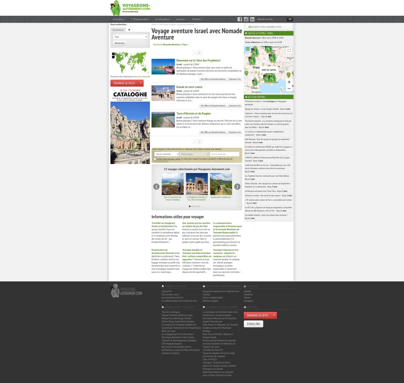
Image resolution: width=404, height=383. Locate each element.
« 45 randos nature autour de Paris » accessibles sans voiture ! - (268, 201)
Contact (206, 294)
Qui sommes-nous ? (171, 294)
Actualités (119, 19)
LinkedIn (247, 291)
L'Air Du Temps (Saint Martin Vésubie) (178, 321)
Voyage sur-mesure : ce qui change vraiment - (267, 108)
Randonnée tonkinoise (221, 197)
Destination (118, 29)
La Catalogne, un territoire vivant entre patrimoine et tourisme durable (220, 313)
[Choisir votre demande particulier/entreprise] (141, 83)
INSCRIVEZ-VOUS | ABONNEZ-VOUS (266, 26)
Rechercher (120, 43)
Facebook (248, 294)
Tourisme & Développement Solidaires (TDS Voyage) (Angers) (179, 342)
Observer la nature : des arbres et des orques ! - (268, 195)
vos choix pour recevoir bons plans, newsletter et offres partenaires (194, 158)
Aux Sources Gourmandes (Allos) (176, 346)
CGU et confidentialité (213, 297)
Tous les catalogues (171, 311)
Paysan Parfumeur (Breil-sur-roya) (177, 315)
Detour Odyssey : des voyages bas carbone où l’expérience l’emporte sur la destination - (267, 185)
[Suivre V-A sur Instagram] (246, 19)
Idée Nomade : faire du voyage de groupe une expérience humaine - (267, 141)
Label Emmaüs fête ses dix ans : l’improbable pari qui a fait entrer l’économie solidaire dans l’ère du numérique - (267, 168)
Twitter (247, 297)
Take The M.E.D (210, 359)
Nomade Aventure (186, 24)
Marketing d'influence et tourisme (218, 372)
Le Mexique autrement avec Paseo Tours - (266, 191)
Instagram (248, 300)
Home (154, 24)
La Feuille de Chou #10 (213, 349)
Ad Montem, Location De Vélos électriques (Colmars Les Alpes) (181, 351)
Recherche (170, 44)
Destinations (162, 19)
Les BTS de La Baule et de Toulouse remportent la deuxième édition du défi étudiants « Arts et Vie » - (268, 209)
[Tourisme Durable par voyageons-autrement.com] (130, 7)
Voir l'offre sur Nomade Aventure (213, 79)
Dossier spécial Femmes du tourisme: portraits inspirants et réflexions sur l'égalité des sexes (219, 343)
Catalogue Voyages (167, 24)
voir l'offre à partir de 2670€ (263, 42)
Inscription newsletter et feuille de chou (221, 291)
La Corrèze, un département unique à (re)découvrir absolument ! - (264, 133)
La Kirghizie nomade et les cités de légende (197, 198)
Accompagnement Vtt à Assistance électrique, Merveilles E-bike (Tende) (178, 335)
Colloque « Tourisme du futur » (217, 362)
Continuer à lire (235, 79)
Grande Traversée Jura (212, 321)
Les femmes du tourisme (214, 356)
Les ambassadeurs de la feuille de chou (179, 300)
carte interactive (143, 76)
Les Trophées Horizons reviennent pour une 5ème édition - (267, 177)
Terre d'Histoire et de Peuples (193, 113)
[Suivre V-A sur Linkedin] (252, 19)
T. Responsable (140, 19)
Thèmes (197, 19)
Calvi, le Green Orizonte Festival (217, 375)
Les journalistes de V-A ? (172, 297)
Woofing (206, 330)
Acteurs (180, 19)
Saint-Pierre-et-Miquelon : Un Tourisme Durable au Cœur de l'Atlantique (220, 326)
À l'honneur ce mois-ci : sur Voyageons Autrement (265, 103)
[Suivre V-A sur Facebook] (239, 19)
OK (290, 19)
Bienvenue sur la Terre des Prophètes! (198, 60)
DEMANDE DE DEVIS (124, 83)
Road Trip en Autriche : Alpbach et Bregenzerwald (218, 335)
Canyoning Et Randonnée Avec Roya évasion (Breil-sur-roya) (181, 329)
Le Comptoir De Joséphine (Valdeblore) (179, 324)
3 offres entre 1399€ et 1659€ (264, 37)
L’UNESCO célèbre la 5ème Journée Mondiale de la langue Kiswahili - (267, 159)
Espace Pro (167, 291)
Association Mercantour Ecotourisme (219, 318)
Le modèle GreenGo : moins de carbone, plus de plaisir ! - (266, 217)
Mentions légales (210, 300)
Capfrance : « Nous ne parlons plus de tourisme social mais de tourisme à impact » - (268, 115)
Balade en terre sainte (189, 87)
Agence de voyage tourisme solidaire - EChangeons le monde (220, 367)
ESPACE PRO (253, 324)
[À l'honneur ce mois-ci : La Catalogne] (130, 125)
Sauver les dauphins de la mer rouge (219, 353)
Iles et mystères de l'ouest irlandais (172, 198)
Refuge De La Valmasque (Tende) (176, 318)
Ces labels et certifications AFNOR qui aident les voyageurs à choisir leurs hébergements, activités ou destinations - (268, 150)
